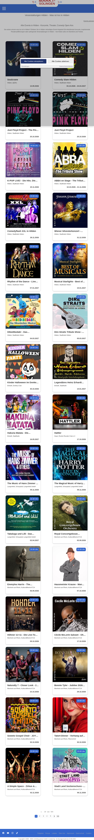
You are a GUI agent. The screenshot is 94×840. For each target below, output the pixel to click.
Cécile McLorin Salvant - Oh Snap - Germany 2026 (68, 635)
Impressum (70, 833)
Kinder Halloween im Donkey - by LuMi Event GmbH (22, 382)
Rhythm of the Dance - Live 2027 (21, 281)
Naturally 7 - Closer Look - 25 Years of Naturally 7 (22, 685)
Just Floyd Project (63, 130)
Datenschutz (80, 833)
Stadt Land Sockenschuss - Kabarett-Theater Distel (68, 786)
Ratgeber (40, 833)
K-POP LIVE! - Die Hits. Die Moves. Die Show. (21, 180)
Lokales (54, 833)
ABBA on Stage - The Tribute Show (69, 180)
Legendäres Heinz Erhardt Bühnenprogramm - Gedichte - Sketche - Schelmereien (69, 382)
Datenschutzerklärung (66, 66)
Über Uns (62, 833)
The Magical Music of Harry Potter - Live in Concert (68, 483)
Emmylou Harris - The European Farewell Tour (19, 584)
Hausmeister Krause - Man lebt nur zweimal (68, 584)
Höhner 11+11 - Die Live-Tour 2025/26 (22, 635)
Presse (47, 833)
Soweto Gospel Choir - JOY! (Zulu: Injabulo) (22, 736)
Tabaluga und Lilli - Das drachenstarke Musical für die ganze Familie (22, 534)
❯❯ (58, 816)
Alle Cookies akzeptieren (33, 61)
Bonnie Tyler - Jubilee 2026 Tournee (68, 685)
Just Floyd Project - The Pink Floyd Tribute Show (22, 130)
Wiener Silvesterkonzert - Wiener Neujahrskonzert (67, 231)
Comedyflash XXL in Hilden (21, 231)
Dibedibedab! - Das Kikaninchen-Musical (18, 332)
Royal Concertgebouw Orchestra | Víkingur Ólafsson (69, 534)
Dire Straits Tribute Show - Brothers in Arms (68, 332)
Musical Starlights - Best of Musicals (68, 281)
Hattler (57, 433)
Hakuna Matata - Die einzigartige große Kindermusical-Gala (17, 433)
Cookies (88, 833)
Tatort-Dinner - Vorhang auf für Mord (68, 736)
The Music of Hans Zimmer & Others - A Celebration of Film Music (22, 483)
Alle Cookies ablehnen (60, 61)
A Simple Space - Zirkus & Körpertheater (21, 786)
